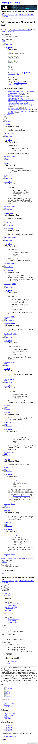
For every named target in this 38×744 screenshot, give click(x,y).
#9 (5, 285)
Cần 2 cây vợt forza (14, 95)
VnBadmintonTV (9, 608)
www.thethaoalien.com (15, 84)
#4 (5, 176)
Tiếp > (5, 41)
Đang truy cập (12, 620)
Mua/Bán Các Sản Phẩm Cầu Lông (21, 30)
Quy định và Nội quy (10, 736)
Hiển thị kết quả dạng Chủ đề (24, 651)
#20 (5, 555)
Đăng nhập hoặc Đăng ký (10, 3)
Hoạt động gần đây (13, 622)
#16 (5, 454)
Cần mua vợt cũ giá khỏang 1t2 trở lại (19, 111)
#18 (5, 505)
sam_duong (8, 229)
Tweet (2, 573)
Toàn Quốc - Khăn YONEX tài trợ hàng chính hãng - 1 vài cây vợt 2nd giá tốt (21, 92)
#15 (5, 424)
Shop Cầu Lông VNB (10, 607)
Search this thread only (18, 647)
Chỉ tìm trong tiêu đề (17, 631)
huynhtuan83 (9, 324)
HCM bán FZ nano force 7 (16, 98)
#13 (5, 380)
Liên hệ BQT (8, 718)
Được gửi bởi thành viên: (9, 634)
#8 (5, 265)
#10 (5, 318)
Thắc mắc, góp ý (9, 715)
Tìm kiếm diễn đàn (13, 604)
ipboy (6, 163)
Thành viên (7, 610)
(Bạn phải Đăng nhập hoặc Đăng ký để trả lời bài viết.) (17, 558)
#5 (5, 208)
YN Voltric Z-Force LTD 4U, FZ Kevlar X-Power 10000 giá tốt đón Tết (21, 100)
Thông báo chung (9, 713)
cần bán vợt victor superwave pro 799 (19, 109)
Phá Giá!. (11, 113)
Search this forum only (18, 649)
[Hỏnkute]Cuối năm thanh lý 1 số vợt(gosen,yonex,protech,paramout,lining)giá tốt (21, 104)
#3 (5, 158)
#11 (5, 335)
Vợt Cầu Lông (8, 706)
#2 (5, 135)
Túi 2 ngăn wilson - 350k (15, 96)
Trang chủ (7, 593)
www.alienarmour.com (20, 83)
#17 (5, 469)
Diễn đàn (7, 595)
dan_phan (6, 31)
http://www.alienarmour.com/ (21, 496)
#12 (5, 363)
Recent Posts (12, 605)
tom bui (7, 412)
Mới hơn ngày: (6, 642)
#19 (5, 524)
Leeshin (7, 125)
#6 (5, 223)
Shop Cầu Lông (9, 703)
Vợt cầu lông (8, 725)
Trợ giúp (6, 717)
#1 (5, 116)
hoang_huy (8, 213)
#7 (5, 239)
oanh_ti (7, 369)
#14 (5, 407)
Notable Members (13, 619)
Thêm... (8, 663)
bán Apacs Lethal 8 (13, 108)
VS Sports (7, 705)
